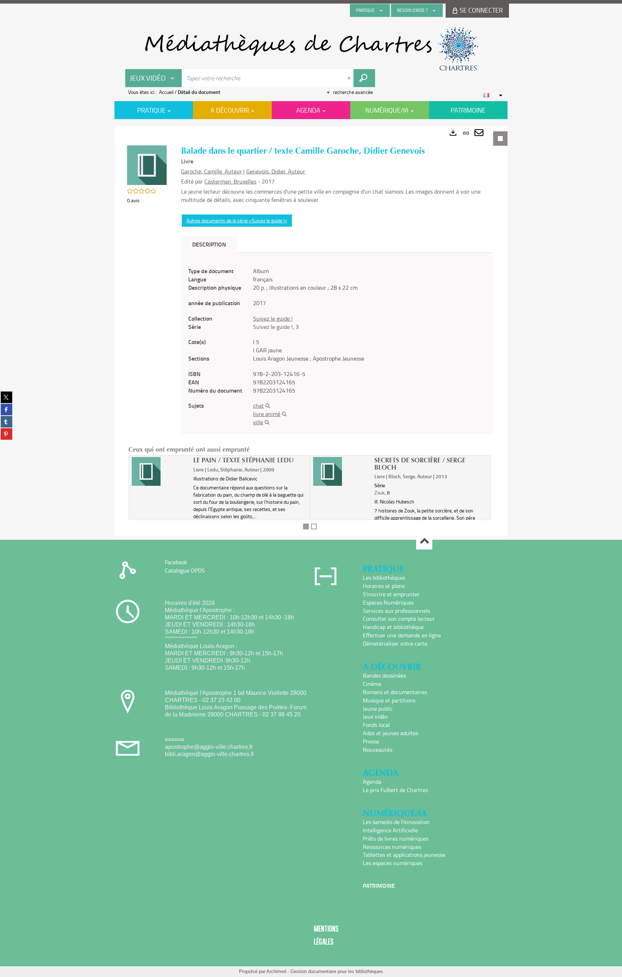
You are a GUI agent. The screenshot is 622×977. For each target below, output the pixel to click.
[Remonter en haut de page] (424, 541)
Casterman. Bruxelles (230, 181)
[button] (147, 164)
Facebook (176, 562)
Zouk (379, 492)
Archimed (276, 971)
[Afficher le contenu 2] (314, 526)
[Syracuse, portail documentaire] (311, 49)
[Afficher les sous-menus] (381, 10)
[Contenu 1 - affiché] (306, 526)
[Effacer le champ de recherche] (350, 78)
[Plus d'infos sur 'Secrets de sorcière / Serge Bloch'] (341, 471)
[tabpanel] (311, 331)
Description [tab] (209, 244)
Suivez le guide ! (273, 318)
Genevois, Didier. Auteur (275, 171)
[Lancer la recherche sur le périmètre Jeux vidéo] (364, 78)
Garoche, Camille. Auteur (211, 171)
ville (258, 422)
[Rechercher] (267, 406)
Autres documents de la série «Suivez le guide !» (236, 220)
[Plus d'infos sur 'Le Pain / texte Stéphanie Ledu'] (160, 471)
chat (258, 406)
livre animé (266, 414)
